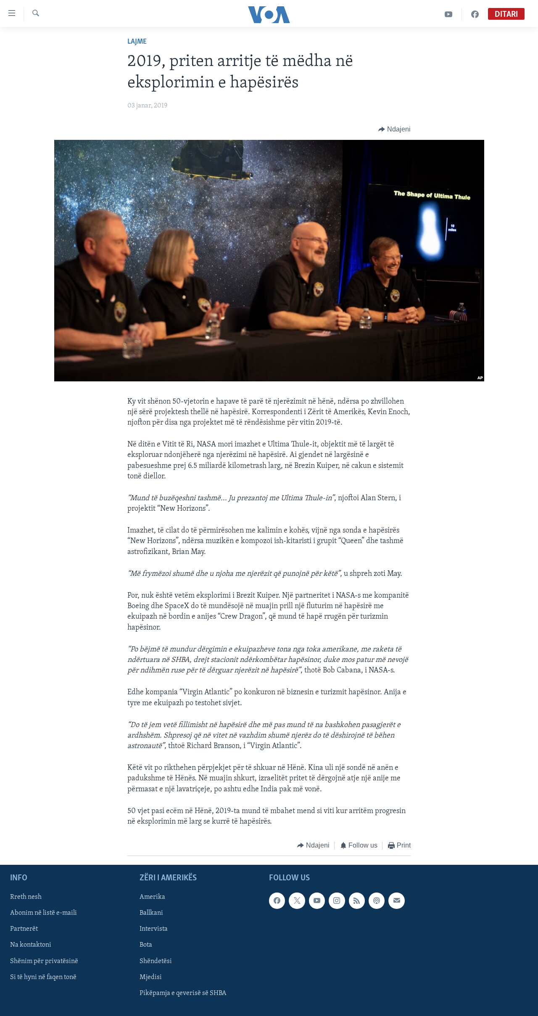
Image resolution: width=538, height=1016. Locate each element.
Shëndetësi (156, 961)
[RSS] (357, 900)
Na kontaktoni (30, 945)
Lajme (137, 42)
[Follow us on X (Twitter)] (297, 900)
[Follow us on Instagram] (337, 900)
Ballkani (151, 913)
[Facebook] (475, 14)
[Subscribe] (396, 900)
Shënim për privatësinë (44, 961)
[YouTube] (448, 14)
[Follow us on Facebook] (277, 900)
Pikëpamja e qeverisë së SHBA (183, 993)
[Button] (394, 129)
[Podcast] (377, 900)
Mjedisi (151, 977)
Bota (146, 945)
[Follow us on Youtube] (317, 900)
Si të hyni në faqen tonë (43, 977)
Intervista (154, 929)
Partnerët (24, 929)
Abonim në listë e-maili (43, 913)
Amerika (152, 897)
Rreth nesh (26, 897)
